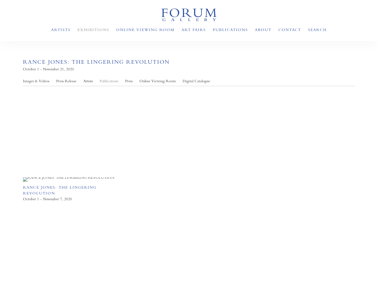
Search (317, 29)
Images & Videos (36, 81)
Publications (230, 29)
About (263, 29)
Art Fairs (194, 29)
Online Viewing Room (145, 29)
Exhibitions (93, 29)
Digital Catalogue (196, 81)
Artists (61, 29)
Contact (289, 29)
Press (129, 81)
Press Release (66, 81)
